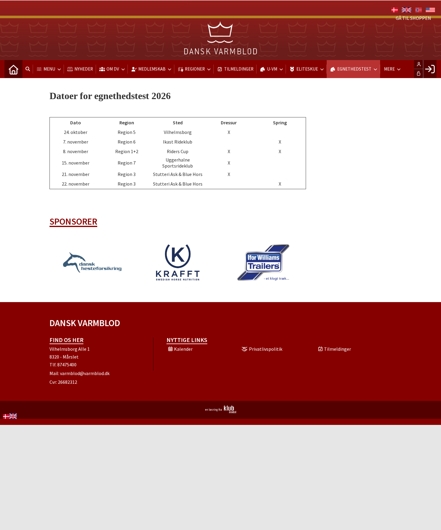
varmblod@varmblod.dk (85, 373)
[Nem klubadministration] (220, 411)
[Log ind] (429, 69)
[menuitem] (13, 69)
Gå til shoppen (413, 18)
